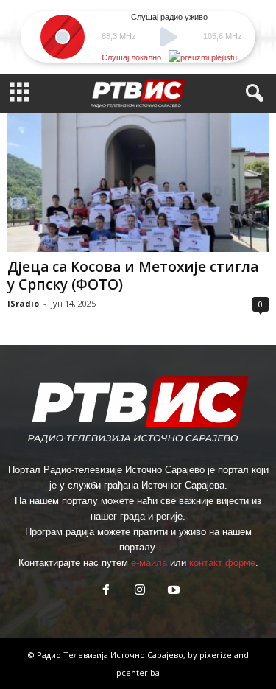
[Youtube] (172, 591)
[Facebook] (106, 591)
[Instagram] (140, 591)
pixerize (216, 654)
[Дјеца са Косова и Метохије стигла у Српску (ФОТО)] (138, 182)
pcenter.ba (138, 672)
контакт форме (222, 562)
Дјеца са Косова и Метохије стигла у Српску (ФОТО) (132, 275)
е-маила (149, 562)
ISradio (23, 303)
